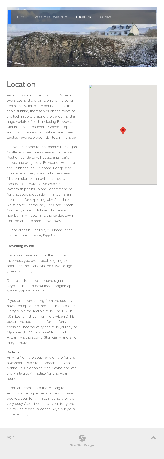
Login (10, 437)
